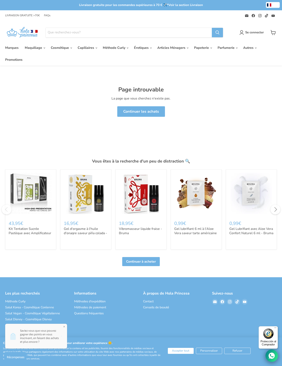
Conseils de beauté (156, 307)
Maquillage (34, 48)
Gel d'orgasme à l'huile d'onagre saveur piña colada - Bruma (85, 233)
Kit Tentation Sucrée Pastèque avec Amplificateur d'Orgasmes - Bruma (30, 233)
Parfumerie (226, 48)
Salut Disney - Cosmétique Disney (28, 319)
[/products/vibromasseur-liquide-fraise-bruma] (141, 195)
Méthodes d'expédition (90, 301)
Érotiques (141, 48)
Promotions (14, 59)
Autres (248, 48)
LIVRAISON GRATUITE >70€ (22, 15)
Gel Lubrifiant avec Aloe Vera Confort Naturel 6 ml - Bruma (251, 231)
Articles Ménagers (171, 48)
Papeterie (202, 48)
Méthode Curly (114, 48)
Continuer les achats (141, 111)
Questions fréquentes (89, 313)
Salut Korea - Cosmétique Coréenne (29, 307)
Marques (12, 48)
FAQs (47, 15)
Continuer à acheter (141, 261)
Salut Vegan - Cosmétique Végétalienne (32, 313)
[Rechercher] (217, 32)
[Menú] (275, 328)
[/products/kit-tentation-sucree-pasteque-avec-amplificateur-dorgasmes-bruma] (31, 195)
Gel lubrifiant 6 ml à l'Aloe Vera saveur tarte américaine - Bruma (195, 233)
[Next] (275, 209)
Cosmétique (60, 48)
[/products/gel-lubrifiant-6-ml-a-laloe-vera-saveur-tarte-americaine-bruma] (196, 195)
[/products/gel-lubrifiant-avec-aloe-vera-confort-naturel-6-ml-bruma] (251, 195)
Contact (148, 301)
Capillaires (86, 48)
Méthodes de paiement (90, 307)
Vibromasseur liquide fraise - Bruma (140, 231)
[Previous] (7, 209)
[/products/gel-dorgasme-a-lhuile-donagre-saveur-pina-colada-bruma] (86, 195)
